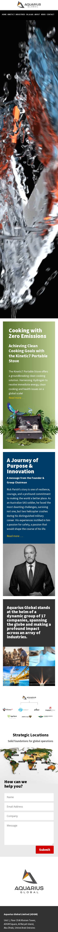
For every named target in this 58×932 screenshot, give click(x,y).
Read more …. (15, 536)
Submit (44, 849)
